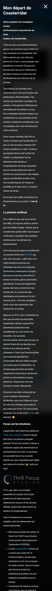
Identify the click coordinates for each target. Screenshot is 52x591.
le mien (31, 413)
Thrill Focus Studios (12, 435)
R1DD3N (28, 254)
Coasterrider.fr (21, 548)
